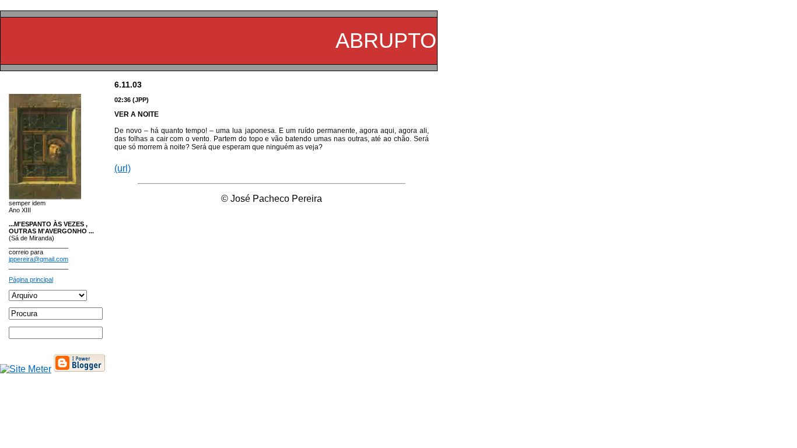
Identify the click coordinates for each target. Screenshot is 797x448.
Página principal (31, 279)
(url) (122, 168)
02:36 (122, 99)
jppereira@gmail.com (38, 259)
